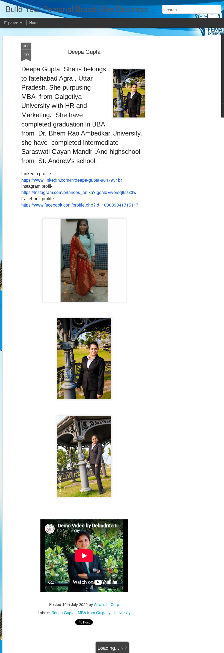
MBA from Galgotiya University (104, 612)
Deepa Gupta (84, 51)
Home (34, 22)
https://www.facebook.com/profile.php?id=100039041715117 (79, 205)
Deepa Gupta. (63, 612)
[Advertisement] (177, 129)
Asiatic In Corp (106, 604)
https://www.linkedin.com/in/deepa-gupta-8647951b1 (72, 180)
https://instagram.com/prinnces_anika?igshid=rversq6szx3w (79, 192)
